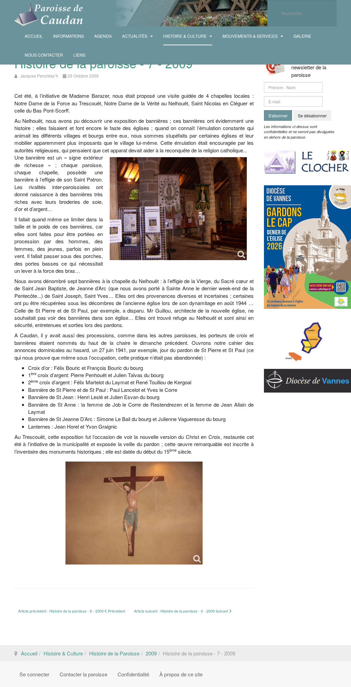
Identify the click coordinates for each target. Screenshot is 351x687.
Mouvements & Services (250, 36)
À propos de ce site (181, 674)
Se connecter (34, 674)
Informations (68, 36)
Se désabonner (312, 115)
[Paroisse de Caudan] (48, 13)
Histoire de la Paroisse (114, 653)
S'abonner (278, 115)
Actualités (135, 36)
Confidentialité (133, 674)
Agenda (103, 36)
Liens (79, 55)
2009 (151, 653)
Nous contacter (44, 55)
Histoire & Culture (185, 36)
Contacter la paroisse (83, 674)
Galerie (302, 36)
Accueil (34, 36)
